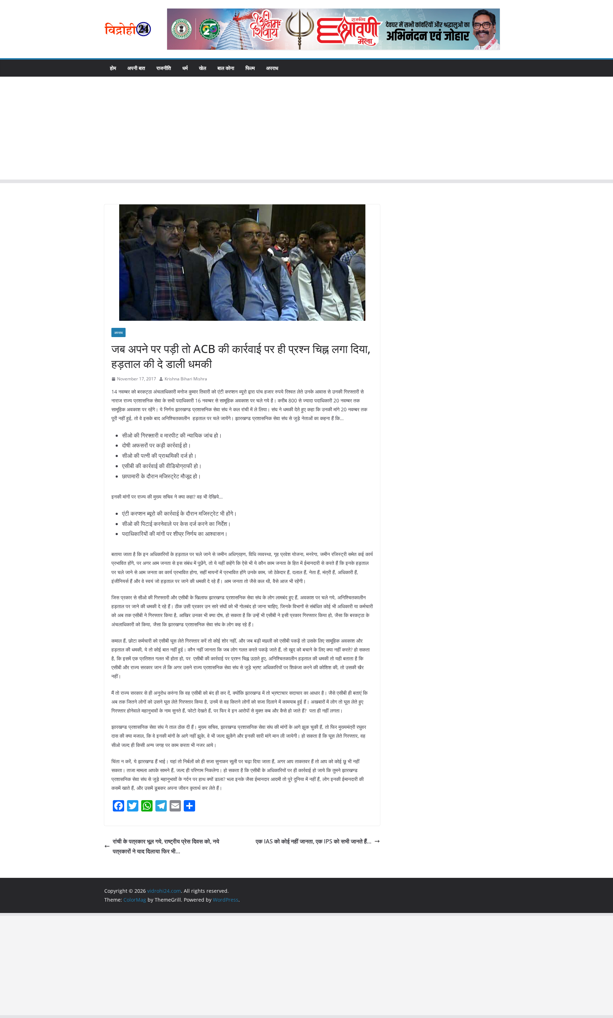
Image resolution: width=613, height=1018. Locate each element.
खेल (202, 68)
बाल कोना (225, 68)
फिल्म (250, 68)
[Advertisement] (306, 130)
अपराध (272, 68)
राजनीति (163, 68)
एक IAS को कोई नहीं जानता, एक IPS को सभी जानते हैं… (313, 841)
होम (113, 68)
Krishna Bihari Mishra (186, 379)
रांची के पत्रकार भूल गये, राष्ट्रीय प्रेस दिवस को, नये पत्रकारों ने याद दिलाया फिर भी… (166, 846)
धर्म (185, 68)
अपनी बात (136, 68)
